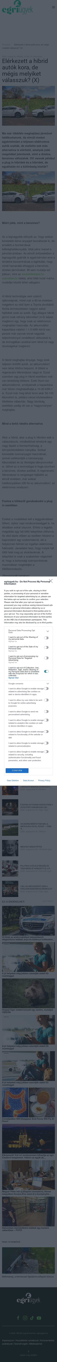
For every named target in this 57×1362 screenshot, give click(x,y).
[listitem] (28, 631)
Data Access (28, 780)
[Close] (51, 581)
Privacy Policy (44, 780)
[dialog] (28, 681)
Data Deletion (13, 780)
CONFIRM (17, 771)
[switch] (46, 638)
